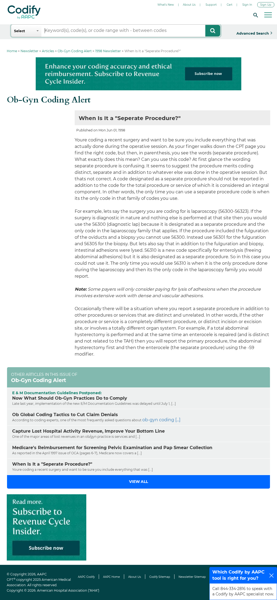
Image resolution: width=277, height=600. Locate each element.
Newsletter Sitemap (192, 577)
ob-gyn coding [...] (161, 419)
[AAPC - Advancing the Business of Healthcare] (24, 12)
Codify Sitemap (159, 577)
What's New (165, 4)
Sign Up (265, 4)
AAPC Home (111, 577)
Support (211, 4)
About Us (189, 4)
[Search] (255, 15)
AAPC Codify (86, 577)
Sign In (247, 4)
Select (19, 31)
